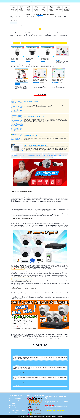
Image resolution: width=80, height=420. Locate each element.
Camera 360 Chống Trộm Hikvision (40, 14)
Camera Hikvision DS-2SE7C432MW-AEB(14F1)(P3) (61, 57)
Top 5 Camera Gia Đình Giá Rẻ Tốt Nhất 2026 (24, 382)
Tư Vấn (64, 1)
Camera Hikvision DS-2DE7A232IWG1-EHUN (45, 59)
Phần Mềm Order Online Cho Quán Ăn (34, 116)
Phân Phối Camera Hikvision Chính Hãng (54, 155)
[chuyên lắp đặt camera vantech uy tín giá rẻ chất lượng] (34, 407)
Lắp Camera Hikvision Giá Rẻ (16, 45)
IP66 (60, 42)
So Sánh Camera (15, 403)
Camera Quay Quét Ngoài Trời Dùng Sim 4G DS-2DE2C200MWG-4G (40, 80)
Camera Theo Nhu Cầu (47, 1)
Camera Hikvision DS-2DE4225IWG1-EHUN (15, 59)
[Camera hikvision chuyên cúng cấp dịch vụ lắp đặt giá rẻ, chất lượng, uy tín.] (34, 410)
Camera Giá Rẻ (14, 401)
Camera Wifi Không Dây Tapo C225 (20, 155)
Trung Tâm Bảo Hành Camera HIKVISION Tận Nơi (36, 155)
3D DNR (38, 42)
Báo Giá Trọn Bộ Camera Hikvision (27, 157)
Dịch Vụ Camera (15, 408)
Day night (31, 42)
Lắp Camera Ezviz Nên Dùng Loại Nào (23, 363)
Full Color (47, 42)
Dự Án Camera (14, 405)
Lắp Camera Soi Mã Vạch (31, 101)
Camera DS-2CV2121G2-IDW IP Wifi (36, 153)
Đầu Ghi (54, 1)
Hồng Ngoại (42, 42)
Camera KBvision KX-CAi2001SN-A (22, 153)
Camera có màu (15, 412)
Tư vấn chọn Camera (17, 410)
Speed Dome (52, 42)
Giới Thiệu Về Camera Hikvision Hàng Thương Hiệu (44, 157)
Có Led (19, 42)
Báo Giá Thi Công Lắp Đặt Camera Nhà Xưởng (25, 372)
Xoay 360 (57, 42)
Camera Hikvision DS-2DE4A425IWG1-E (30, 59)
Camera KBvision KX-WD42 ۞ (48, 153)
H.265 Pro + (64, 42)
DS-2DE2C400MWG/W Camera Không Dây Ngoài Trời (57, 80)
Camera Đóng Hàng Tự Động (21, 353)
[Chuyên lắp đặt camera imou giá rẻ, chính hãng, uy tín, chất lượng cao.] (34, 401)
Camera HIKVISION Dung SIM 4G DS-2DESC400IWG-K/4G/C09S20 (21, 81)
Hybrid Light (27, 42)
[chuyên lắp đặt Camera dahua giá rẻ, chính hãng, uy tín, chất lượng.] (34, 398)
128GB (22, 42)
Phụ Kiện (59, 1)
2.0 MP (15, 42)
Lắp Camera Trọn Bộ (28, 1)
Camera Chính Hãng (37, 1)
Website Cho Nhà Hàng (30, 135)
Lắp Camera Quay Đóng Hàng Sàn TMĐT (35, 145)
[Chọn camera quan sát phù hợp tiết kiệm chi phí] (69, 9)
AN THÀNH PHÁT (15, 396)
